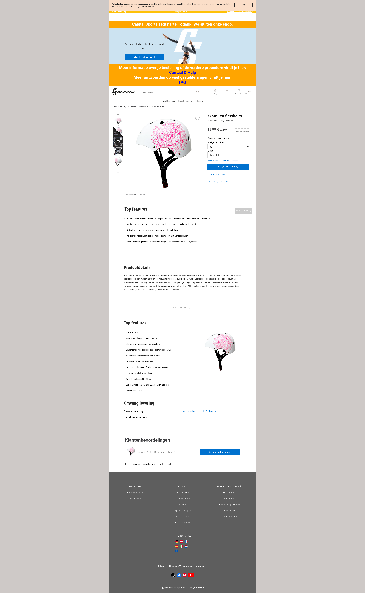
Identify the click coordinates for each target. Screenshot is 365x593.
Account (182, 504)
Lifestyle (123, 107)
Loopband (229, 498)
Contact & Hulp (182, 72)
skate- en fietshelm (157, 107)
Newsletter (135, 498)
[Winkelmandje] (249, 91)
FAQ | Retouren (182, 522)
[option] (118, 122)
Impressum (201, 566)
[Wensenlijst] (238, 91)
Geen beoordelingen (242, 131)
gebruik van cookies (146, 6)
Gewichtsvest (229, 510)
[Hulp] (216, 91)
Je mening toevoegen (220, 452)
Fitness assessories (138, 107)
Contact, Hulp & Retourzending (240, 12)
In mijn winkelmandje (228, 166)
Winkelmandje (182, 498)
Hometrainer (229, 492)
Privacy (162, 566)
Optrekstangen (229, 516)
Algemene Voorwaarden (181, 566)
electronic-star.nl (144, 57)
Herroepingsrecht (135, 492)
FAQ (182, 82)
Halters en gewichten (229, 504)
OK (243, 5)
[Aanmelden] (227, 91)
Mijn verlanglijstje (182, 510)
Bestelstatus (182, 516)
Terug (116, 107)
